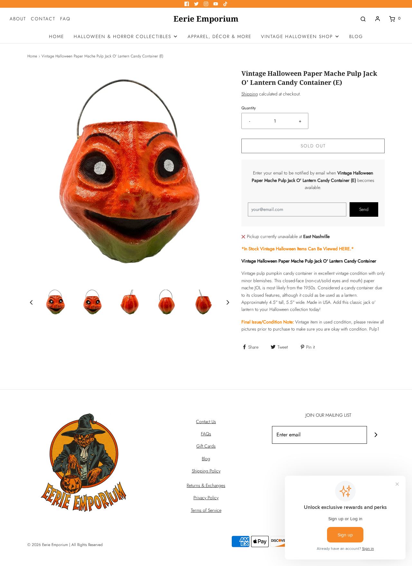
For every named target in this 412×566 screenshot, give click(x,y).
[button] (31, 302)
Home (32, 56)
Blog (206, 458)
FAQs (206, 434)
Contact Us (206, 421)
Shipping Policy (206, 471)
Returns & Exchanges (206, 485)
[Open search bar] (363, 18)
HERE (344, 248)
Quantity (248, 108)
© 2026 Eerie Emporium (47, 545)
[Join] (376, 435)
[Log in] (377, 19)
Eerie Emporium (206, 19)
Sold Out (313, 146)
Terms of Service (206, 510)
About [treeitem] (18, 18)
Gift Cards (206, 446)
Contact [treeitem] (43, 18)
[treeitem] (126, 36)
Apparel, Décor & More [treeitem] (219, 36)
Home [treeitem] (56, 36)
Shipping (249, 94)
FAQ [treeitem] (65, 18)
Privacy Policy (206, 497)
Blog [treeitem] (356, 36)
